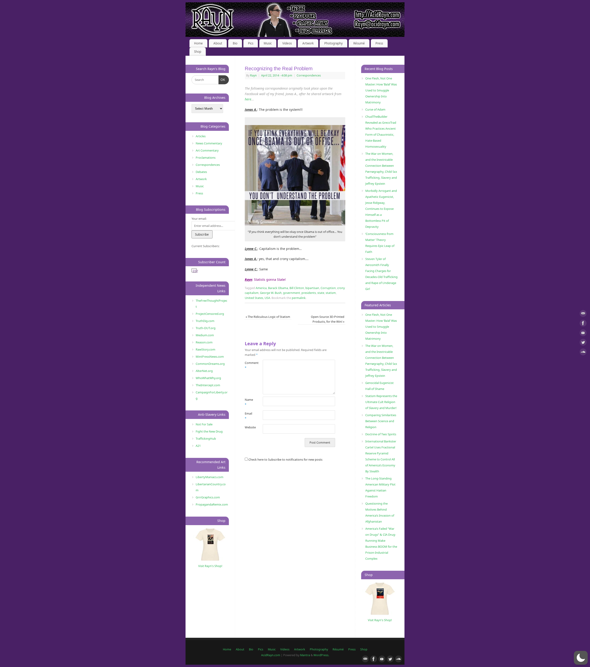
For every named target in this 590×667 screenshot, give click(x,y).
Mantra (305, 655)
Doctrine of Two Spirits (380, 434)
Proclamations (205, 157)
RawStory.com (205, 349)
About (217, 43)
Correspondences (309, 75)
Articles (201, 136)
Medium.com (205, 335)
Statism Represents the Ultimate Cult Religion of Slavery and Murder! (381, 402)
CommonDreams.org (210, 364)
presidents (308, 293)
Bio (235, 43)
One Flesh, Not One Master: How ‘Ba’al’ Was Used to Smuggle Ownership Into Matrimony (381, 90)
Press (379, 43)
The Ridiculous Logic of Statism (268, 317)
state (320, 293)
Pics (250, 43)
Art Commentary (207, 150)
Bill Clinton (296, 288)
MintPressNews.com (210, 356)
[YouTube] (583, 333)
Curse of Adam (375, 109)
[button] (581, 658)
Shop (197, 52)
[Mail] (583, 314)
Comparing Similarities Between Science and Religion (380, 421)
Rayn (253, 75)
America (261, 288)
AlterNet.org (204, 371)
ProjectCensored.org (210, 314)
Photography (333, 43)
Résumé (359, 43)
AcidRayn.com (270, 655)
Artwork (308, 43)
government (291, 293)
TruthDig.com (205, 321)
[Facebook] (583, 324)
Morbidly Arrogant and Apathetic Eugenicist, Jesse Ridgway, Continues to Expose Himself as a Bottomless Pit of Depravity (381, 209)
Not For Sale (204, 424)
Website (249, 427)
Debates (201, 172)
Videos (287, 43)
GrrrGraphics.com (208, 497)
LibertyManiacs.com (209, 477)
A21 (198, 446)
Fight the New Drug (209, 431)
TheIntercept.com (208, 385)
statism (331, 293)
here (248, 99)
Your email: (199, 218)
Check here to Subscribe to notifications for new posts (285, 460)
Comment (249, 365)
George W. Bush (271, 293)
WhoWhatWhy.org (208, 378)
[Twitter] (583, 343)
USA (267, 298)
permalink (299, 298)
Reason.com (204, 342)
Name (249, 402)
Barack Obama (278, 288)
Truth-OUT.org (205, 328)
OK (222, 80)
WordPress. (321, 655)
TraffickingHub (206, 438)
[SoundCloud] (583, 352)
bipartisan (312, 288)
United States (254, 298)
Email (248, 416)
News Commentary (209, 143)
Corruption (328, 288)
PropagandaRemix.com (212, 504)
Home (198, 43)
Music (268, 43)
